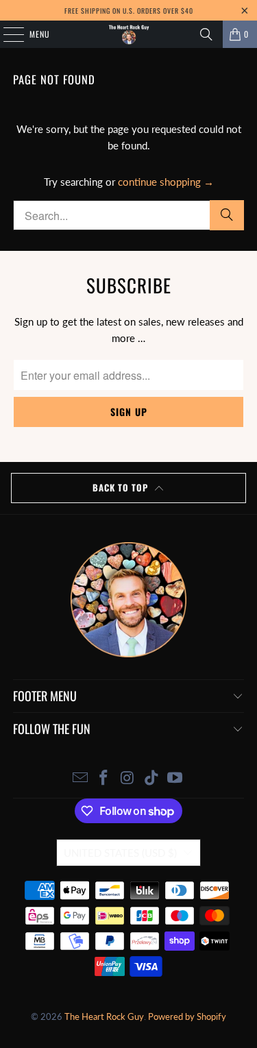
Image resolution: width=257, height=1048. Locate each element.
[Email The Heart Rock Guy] (80, 778)
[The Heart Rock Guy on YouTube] (175, 778)
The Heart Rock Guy (104, 1016)
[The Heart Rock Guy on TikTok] (151, 778)
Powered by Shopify (187, 1016)
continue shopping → (166, 181)
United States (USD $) (120, 852)
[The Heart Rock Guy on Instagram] (128, 778)
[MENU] (6, 34)
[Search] (206, 34)
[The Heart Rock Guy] (128, 34)
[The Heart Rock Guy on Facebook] (104, 778)
